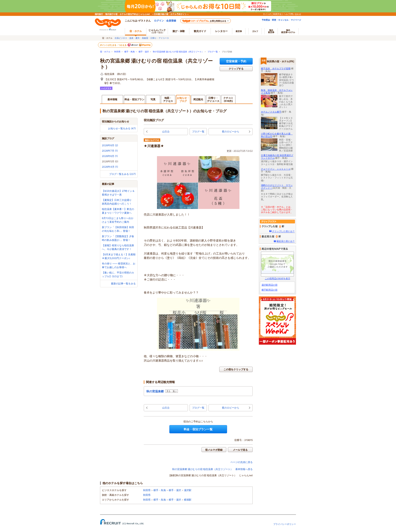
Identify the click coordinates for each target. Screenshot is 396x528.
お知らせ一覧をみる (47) (122, 128)
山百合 (166, 131)
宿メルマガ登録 (214, 449)
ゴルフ (255, 31)
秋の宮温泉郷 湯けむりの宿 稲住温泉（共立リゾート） (178, 52)
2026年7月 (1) (110, 150)
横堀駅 (187, 499)
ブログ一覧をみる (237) (122, 174)
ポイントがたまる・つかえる (113, 45)
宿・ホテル (105, 52)
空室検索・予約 (236, 61)
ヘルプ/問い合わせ (292, 14)
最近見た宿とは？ (286, 241)
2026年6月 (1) (110, 156)
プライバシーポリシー (284, 524)
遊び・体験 (178, 31)
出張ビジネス (121, 38)
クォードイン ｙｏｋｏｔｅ (275, 169)
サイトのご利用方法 (272, 14)
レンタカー (221, 31)
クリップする (236, 68)
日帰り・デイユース (159, 38)
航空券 (239, 31)
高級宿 (145, 38)
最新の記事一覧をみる (123, 283)
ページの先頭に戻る (241, 462)
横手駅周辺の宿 (269, 290)
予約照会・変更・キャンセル (275, 20)
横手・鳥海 (129, 52)
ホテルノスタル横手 (271, 112)
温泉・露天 (134, 38)
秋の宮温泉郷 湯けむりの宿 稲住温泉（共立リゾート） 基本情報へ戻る (212, 469)
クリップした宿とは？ (283, 231)
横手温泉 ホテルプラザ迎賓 (275, 68)
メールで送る (240, 449)
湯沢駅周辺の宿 (269, 285)
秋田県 (117, 52)
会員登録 (171, 20)
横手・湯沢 (144, 52)
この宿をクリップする (236, 369)
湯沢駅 (187, 490)
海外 (271, 31)
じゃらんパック (157, 31)
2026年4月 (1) (110, 166)
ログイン (159, 20)
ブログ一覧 (212, 52)
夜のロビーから (230, 131)
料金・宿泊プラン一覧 (198, 429)
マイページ (296, 20)
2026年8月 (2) (110, 145)
